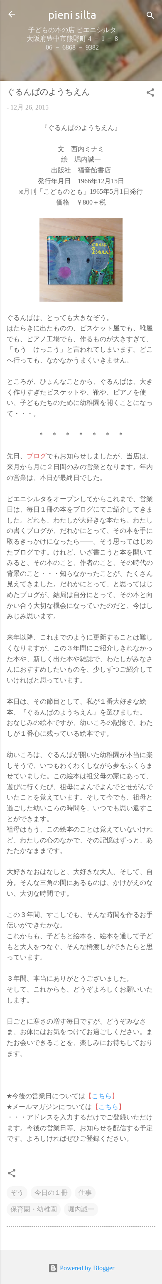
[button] (150, 93)
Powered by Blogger (86, 1268)
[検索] (150, 17)
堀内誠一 (81, 1209)
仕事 (85, 1192)
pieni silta (72, 14)
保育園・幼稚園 (33, 1209)
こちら (102, 1095)
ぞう (17, 1192)
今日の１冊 (51, 1192)
